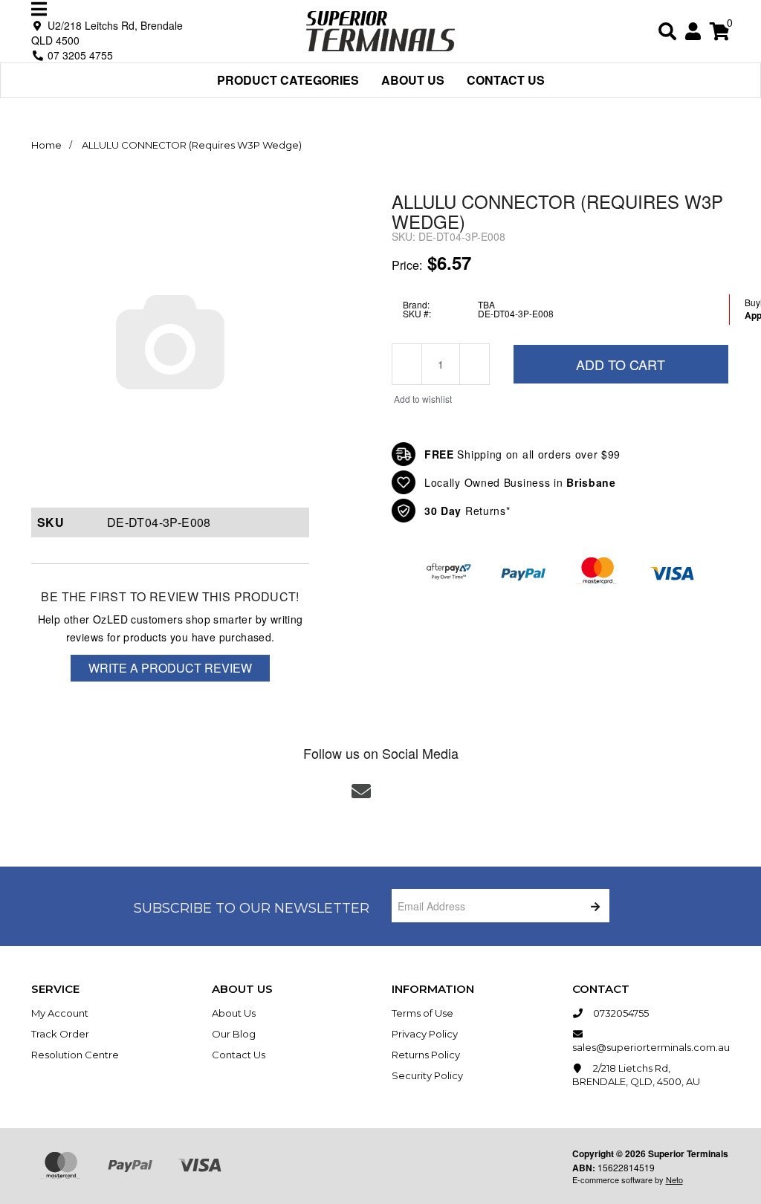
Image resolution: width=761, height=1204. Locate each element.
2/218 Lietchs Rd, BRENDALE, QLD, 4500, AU (636, 1074)
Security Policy (427, 1075)
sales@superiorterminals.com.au (651, 1047)
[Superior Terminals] (380, 29)
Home (46, 145)
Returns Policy (426, 1055)
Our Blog (234, 1034)
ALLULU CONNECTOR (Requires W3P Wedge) (192, 145)
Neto (674, 1179)
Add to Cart (620, 364)
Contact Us (506, 79)
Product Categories (288, 79)
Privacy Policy (425, 1034)
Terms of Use (422, 1013)
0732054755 (620, 1013)
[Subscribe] (592, 905)
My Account (59, 1013)
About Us (412, 79)
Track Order (60, 1034)
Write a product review (170, 667)
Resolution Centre (75, 1055)
